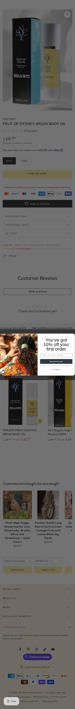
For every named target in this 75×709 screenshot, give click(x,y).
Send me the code (56, 361)
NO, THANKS (56, 369)
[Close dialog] (73, 335)
